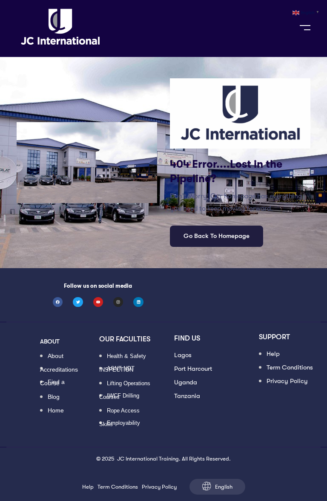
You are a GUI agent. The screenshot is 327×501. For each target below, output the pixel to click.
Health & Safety (126, 356)
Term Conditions (290, 367)
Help (273, 354)
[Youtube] (98, 302)
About (55, 356)
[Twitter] (78, 302)
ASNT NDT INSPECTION (117, 369)
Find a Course (52, 383)
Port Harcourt (193, 368)
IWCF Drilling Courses (119, 396)
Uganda (185, 382)
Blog (54, 397)
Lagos (183, 355)
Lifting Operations (128, 383)
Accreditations (59, 369)
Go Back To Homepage (217, 236)
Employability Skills (119, 423)
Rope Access (123, 411)
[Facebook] (58, 302)
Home (56, 411)
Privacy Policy (287, 381)
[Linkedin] (138, 302)
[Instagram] (118, 302)
